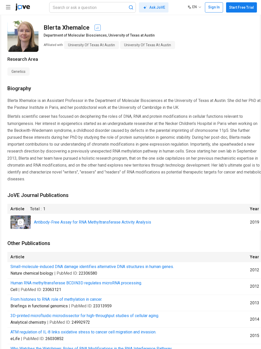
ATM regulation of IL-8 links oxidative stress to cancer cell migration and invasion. (83, 332)
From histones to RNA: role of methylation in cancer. (56, 299)
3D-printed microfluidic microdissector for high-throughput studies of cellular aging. (84, 315)
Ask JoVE (157, 7)
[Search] (131, 7)
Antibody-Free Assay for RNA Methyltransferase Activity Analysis (92, 222)
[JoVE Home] (22, 7)
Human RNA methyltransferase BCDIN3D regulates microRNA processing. (76, 283)
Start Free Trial (241, 7)
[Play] (21, 222)
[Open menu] (8, 7)
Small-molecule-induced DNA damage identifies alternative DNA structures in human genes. (92, 266)
